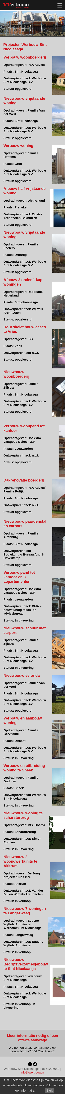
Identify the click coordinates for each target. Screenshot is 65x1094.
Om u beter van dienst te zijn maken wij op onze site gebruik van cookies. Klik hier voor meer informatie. (33, 1085)
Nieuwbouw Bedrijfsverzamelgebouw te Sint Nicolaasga (25, 964)
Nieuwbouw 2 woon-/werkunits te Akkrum (20, 861)
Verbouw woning (18, 145)
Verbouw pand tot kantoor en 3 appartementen (19, 577)
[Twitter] (35, 1065)
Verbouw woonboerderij (24, 57)
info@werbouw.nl (32, 1072)
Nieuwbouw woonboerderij (16, 374)
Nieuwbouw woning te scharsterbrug (23, 815)
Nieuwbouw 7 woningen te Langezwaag (24, 910)
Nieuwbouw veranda (21, 675)
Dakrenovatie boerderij (23, 480)
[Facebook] (30, 1065)
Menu (59, 5)
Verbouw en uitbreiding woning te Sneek (24, 767)
